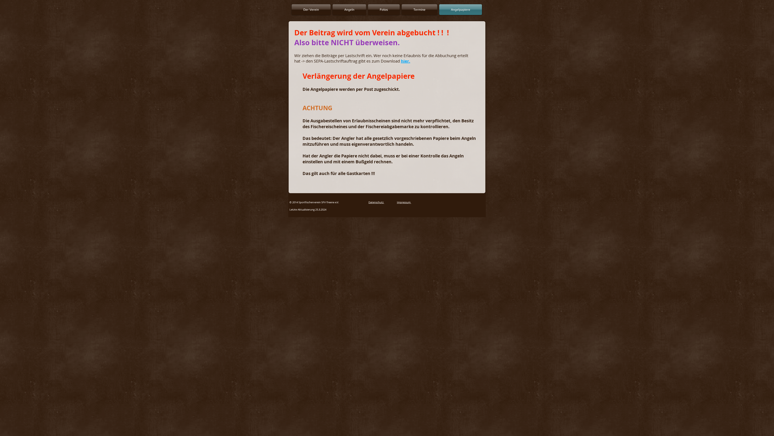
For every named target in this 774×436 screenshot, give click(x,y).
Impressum (404, 202)
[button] (312, 9)
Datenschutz (376, 202)
